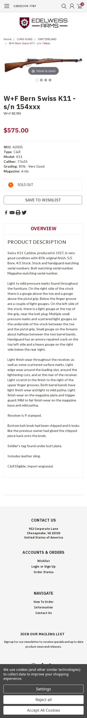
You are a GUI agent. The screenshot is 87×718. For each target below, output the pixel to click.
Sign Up (50, 566)
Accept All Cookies (43, 710)
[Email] (12, 212)
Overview (43, 228)
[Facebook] (6, 212)
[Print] (18, 212)
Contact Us (43, 613)
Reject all (44, 699)
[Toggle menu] (6, 8)
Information (43, 607)
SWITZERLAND (47, 39)
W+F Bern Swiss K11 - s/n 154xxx (29, 43)
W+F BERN (12, 113)
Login (35, 566)
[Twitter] (24, 212)
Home (8, 39)
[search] (63, 6)
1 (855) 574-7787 (24, 6)
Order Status (44, 572)
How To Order (44, 602)
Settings (43, 689)
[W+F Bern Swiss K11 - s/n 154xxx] (37, 80)
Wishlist (43, 561)
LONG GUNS (25, 39)
